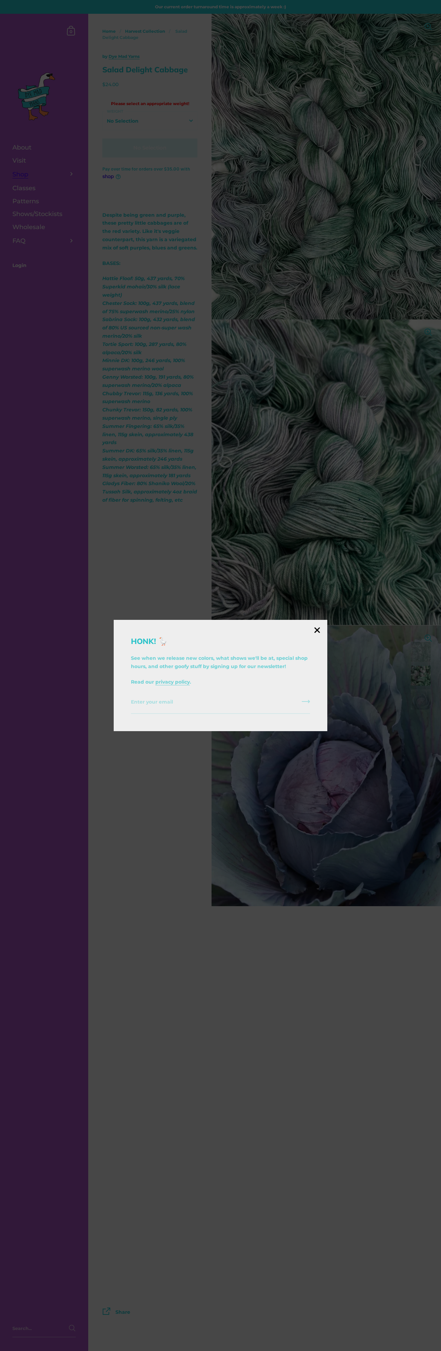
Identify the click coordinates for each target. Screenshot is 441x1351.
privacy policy (172, 682)
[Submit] (306, 704)
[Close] (317, 631)
